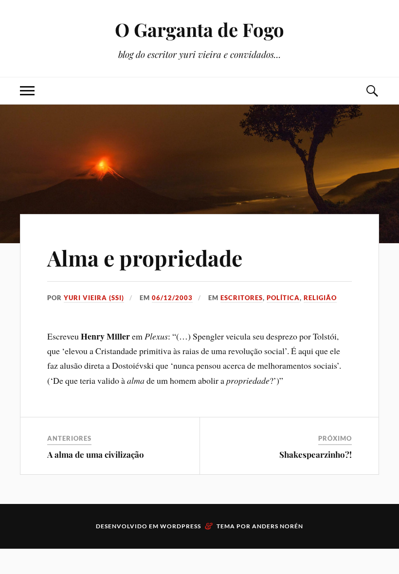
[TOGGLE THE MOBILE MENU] (27, 90)
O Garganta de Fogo (199, 29)
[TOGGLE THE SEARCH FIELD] (371, 90)
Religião (320, 298)
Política (283, 298)
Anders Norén (277, 526)
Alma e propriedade (144, 257)
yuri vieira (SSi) (94, 298)
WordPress (180, 526)
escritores (241, 298)
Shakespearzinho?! (315, 454)
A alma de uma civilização (95, 454)
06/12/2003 (172, 298)
